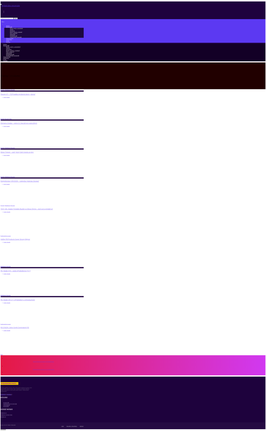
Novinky (2, 89)
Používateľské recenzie (6, 236)
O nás (62, 426)
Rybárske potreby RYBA (6, 415)
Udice (10, 118)
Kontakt (82, 426)
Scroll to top (3, 429)
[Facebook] (3, 11)
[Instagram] (3, 12)
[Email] (3, 13)
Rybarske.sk (4, 413)
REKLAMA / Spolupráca (72, 426)
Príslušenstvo (7, 89)
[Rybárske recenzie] (10, 5)
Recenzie (13, 89)
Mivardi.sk (3, 417)
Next (2, 354)
